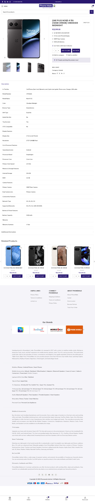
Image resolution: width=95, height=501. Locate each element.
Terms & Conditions (36, 298)
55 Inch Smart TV (72, 389)
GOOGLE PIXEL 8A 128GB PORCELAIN (59, 269)
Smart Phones (37, 367)
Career (69, 298)
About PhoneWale (72, 294)
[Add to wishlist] (21, 247)
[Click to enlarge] (5, 58)
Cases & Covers (70, 371)
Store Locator (71, 301)
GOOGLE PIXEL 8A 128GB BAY (13, 268)
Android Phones (28, 367)
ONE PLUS (86, 22)
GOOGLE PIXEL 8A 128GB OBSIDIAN (36, 269)
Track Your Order (72, 307)
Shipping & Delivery (54, 296)
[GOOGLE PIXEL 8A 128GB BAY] (12, 255)
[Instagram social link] (45, 474)
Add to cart (66, 50)
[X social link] (5, 1)
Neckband (33, 371)
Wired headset (41, 371)
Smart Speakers (55, 395)
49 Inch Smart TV (60, 389)
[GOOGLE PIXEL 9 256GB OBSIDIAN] (81, 255)
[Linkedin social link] (7, 1)
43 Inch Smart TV (49, 389)
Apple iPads (24, 381)
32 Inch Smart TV (27, 389)
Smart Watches (33, 398)
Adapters (49, 371)
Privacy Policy (34, 294)
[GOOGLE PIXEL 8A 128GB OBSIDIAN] (35, 255)
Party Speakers (33, 395)
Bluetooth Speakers (59, 371)
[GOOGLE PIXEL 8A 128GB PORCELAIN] (58, 255)
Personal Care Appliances (28, 402)
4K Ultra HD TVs (26, 385)
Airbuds (27, 371)
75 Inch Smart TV (24, 391)
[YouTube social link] (49, 474)
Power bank (23, 373)
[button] (3, 39)
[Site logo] (47, 6)
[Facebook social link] (2, 1)
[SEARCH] (92, 12)
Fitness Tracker (23, 398)
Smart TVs (43, 385)
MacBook (31, 377)
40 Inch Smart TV (38, 389)
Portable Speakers (44, 395)
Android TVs (50, 385)
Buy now (76, 50)
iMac (26, 377)
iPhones (20, 367)
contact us (34, 301)
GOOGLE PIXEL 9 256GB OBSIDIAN (82, 269)
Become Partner (72, 304)
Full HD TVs (35, 385)
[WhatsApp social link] (10, 1)
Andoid (61, 70)
